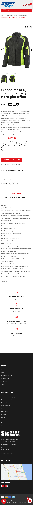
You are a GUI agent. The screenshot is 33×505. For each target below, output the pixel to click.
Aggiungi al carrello (11, 159)
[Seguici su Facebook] (2, 486)
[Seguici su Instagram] (6, 486)
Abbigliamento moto (12, 15)
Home (2, 15)
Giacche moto (23, 15)
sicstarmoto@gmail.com (9, 444)
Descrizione (16, 193)
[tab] (16, 194)
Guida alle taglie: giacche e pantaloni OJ (12, 170)
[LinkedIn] (17, 183)
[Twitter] (13, 183)
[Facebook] (9, 183)
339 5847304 (6, 450)
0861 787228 (6, 447)
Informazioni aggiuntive (16, 197)
